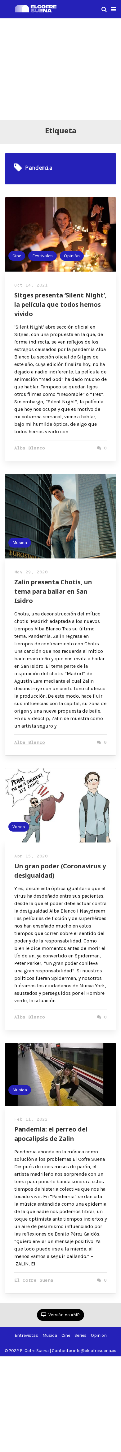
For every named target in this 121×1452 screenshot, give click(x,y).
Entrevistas (26, 1335)
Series (80, 1335)
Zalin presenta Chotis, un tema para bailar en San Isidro (53, 591)
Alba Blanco (29, 448)
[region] (60, 68)
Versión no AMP (63, 1314)
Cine (16, 256)
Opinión (72, 256)
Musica (19, 542)
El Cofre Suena (33, 1280)
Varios (18, 826)
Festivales (42, 256)
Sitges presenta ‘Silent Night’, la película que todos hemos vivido (60, 304)
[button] (113, 9)
